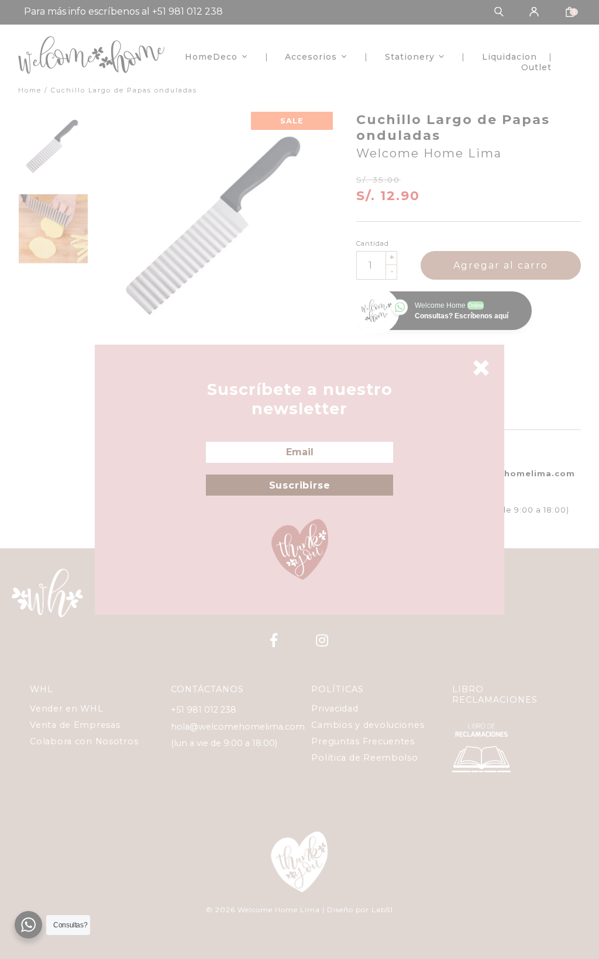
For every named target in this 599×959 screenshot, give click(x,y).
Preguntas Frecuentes (362, 741)
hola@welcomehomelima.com (238, 726)
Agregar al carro (500, 265)
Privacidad (334, 708)
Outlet (536, 67)
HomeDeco (211, 56)
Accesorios (311, 56)
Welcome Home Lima (429, 153)
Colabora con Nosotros (84, 741)
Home (30, 90)
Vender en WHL (66, 708)
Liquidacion (509, 56)
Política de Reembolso (364, 757)
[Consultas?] (28, 925)
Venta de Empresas (75, 725)
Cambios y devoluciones (367, 725)
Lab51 (382, 909)
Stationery (410, 56)
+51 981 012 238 (203, 709)
